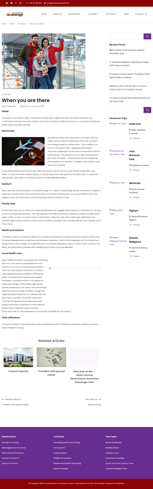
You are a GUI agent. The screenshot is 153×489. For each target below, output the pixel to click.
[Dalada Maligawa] (118, 237)
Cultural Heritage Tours (116, 468)
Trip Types (110, 14)
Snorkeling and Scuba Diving (67, 442)
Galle (133, 130)
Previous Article (13, 399)
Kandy (132, 251)
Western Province (10, 458)
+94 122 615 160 (35, 3)
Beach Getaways (113, 442)
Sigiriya (133, 210)
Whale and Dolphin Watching (67, 463)
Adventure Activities (114, 458)
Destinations (74, 14)
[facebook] (7, 3)
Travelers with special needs (15, 404)
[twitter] (16, 3)
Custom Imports (18, 371)
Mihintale (134, 183)
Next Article (91, 399)
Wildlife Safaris (112, 447)
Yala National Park (134, 155)
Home (44, 14)
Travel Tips (6, 94)
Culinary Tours (112, 453)
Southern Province (140, 165)
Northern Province (10, 442)
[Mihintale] (117, 182)
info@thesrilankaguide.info (58, 3)
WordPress (119, 483)
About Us (57, 14)
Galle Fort (135, 124)
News (126, 14)
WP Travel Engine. (97, 483)
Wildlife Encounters (62, 458)
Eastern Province (10, 463)
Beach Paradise (61, 468)
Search (147, 36)
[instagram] (20, 3)
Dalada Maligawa (135, 239)
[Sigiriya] (118, 210)
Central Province (139, 216)
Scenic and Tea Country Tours (119, 463)
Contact (139, 14)
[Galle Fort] (117, 123)
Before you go (94, 404)
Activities (92, 14)
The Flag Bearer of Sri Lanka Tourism (59, 483)
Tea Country (59, 447)
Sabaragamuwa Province (13, 447)
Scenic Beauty (60, 453)
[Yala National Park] (118, 151)
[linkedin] (11, 3)
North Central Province (13, 453)
